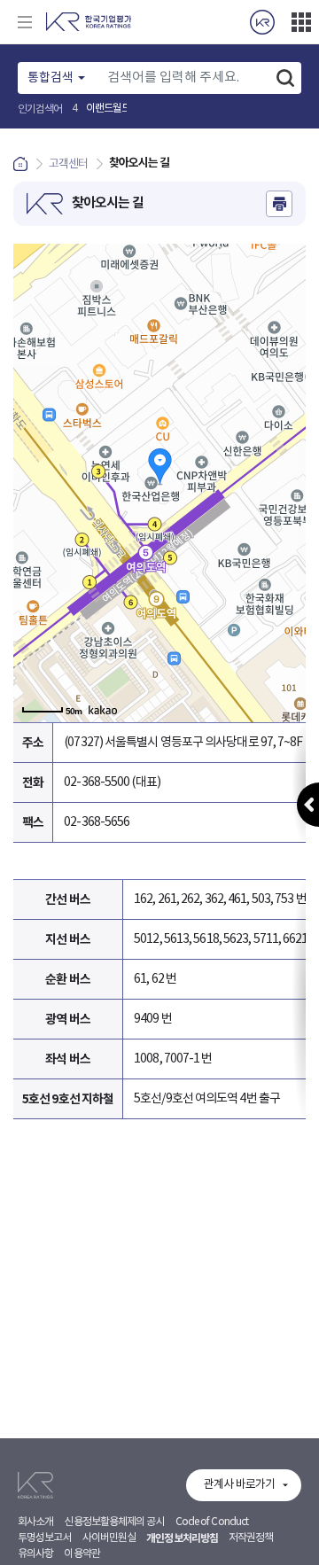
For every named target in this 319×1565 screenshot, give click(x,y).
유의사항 (35, 1554)
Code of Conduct (212, 1522)
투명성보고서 (45, 1538)
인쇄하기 (279, 204)
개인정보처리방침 (182, 1538)
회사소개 (35, 1522)
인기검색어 (40, 109)
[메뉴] (25, 22)
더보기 (301, 22)
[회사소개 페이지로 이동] (262, 22)
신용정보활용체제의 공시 (114, 1522)
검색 (285, 78)
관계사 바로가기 (239, 1484)
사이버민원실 (109, 1538)
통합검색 (50, 78)
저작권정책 (251, 1538)
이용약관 (81, 1554)
